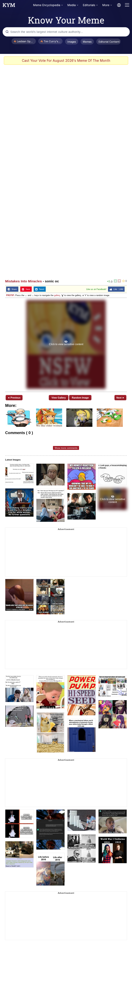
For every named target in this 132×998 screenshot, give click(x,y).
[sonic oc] (66, 344)
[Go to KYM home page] (9, 6)
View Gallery (59, 397)
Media (71, 5)
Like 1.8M (117, 289)
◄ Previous (13, 397)
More (105, 5)
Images (71, 41)
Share (13, 289)
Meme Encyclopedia (46, 5)
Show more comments (66, 448)
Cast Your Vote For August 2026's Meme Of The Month (66, 61)
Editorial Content (109, 41)
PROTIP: (10, 295)
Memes (87, 41)
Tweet (41, 289)
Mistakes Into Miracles (23, 281)
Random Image (80, 397)
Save (27, 289)
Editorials (89, 5)
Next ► (120, 397)
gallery (57, 295)
